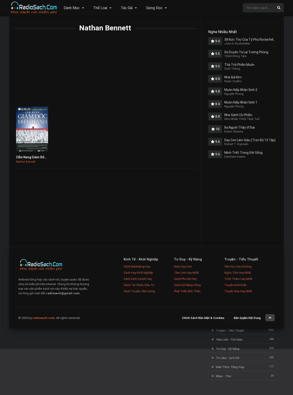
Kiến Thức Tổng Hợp (230, 367)
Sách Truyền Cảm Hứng (139, 291)
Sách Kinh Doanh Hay (138, 279)
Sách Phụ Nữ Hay (185, 279)
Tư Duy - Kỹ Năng (227, 348)
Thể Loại (100, 8)
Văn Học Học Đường (238, 266)
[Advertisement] (105, 72)
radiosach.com (44, 318)
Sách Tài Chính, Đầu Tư (139, 285)
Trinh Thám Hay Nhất (238, 279)
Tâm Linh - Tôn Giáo (229, 339)
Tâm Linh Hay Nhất (186, 272)
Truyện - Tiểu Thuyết (230, 330)
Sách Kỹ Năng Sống (187, 285)
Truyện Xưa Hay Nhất (238, 291)
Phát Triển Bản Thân (187, 291)
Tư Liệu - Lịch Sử (227, 358)
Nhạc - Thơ (223, 376)
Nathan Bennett (25, 161)
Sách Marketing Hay (137, 266)
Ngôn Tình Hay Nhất (237, 272)
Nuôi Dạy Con (183, 266)
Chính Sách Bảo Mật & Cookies (203, 318)
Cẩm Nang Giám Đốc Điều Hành (39, 157)
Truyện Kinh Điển (235, 285)
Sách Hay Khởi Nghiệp (138, 272)
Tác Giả (127, 8)
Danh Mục (72, 8)
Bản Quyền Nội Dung (247, 318)
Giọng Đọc (154, 8)
